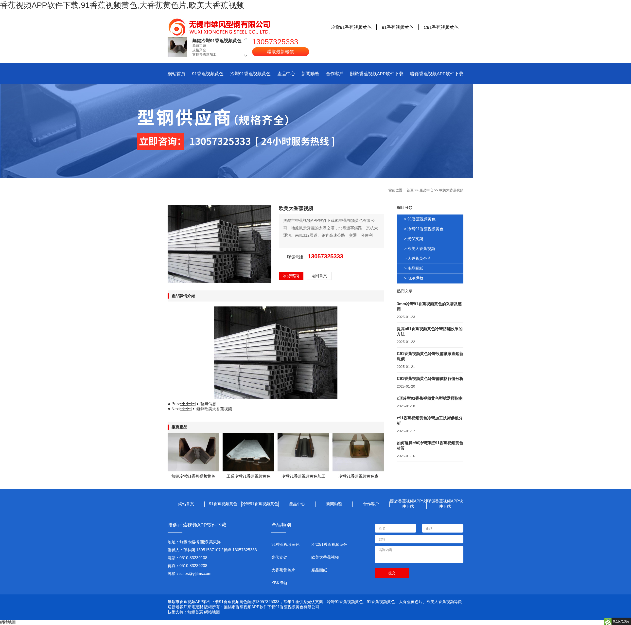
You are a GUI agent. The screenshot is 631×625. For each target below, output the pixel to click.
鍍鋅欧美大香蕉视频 (214, 409)
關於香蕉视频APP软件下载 (376, 73)
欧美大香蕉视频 (451, 190)
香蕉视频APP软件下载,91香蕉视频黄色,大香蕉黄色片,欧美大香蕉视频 (122, 5)
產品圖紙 (319, 570)
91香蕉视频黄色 (208, 73)
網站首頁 (176, 73)
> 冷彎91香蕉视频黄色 (423, 229)
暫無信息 (208, 404)
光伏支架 (279, 557)
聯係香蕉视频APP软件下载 (436, 73)
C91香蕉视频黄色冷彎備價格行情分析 (430, 378)
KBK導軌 (279, 583)
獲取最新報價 (280, 51)
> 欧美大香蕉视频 (419, 249)
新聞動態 (310, 73)
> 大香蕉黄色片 (417, 258)
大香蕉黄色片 (283, 570)
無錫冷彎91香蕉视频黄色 (217, 40)
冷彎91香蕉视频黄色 (250, 73)
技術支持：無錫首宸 (185, 612)
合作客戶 (335, 73)
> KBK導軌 (413, 278)
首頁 (410, 190)
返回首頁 (319, 276)
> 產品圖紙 (413, 268)
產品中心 (286, 73)
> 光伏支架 (413, 239)
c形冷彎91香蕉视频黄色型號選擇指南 (430, 398)
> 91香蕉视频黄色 (420, 219)
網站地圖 (212, 612)
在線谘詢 (291, 276)
